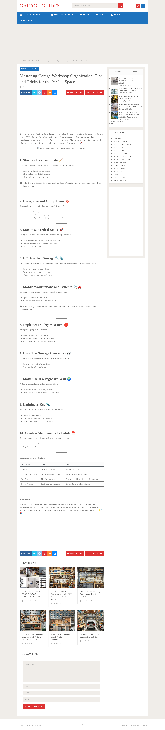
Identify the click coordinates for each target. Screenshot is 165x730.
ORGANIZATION (122, 15)
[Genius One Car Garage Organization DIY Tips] (90, 620)
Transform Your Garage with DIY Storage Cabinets (60, 637)
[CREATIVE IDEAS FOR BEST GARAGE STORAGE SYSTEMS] (33, 577)
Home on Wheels (119, 178)
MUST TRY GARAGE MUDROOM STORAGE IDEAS (127, 81)
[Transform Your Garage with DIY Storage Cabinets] (62, 620)
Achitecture (117, 138)
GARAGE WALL (119, 171)
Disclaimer (125, 725)
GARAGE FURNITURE (122, 156)
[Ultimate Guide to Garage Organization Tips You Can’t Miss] (90, 577)
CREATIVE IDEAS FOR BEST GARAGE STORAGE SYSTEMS (32, 594)
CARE (101, 15)
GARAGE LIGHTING (121, 159)
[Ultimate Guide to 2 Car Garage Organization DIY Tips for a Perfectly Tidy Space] (62, 577)
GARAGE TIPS (119, 168)
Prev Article (75, 92)
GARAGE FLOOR (120, 153)
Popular (117, 72)
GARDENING (27, 21)
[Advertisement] (82, 42)
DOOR (86, 15)
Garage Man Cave (119, 162)
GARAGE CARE (119, 147)
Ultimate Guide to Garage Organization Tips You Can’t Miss (90, 594)
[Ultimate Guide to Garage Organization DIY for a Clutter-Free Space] (33, 620)
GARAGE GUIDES (40, 5)
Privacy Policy (136, 725)
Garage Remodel (119, 165)
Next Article (93, 92)
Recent (134, 72)
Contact (145, 725)
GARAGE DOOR (119, 150)
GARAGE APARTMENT (33, 15)
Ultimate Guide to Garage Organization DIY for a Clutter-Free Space (32, 637)
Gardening (116, 174)
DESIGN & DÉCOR (62, 15)
